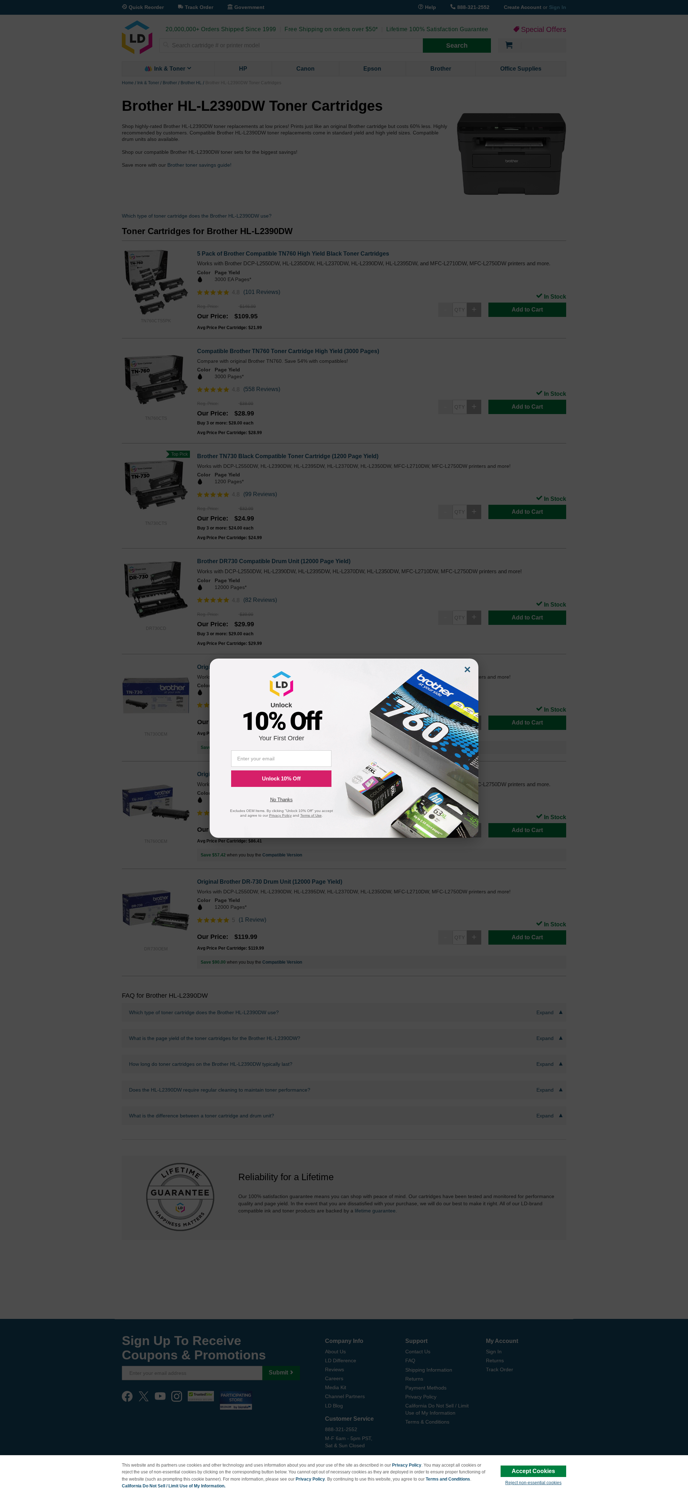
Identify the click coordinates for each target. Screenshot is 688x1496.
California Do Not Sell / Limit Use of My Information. (173, 1485)
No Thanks (281, 799)
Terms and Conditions (448, 1479)
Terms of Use (311, 815)
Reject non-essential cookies (533, 1482)
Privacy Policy (406, 1465)
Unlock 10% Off (281, 778)
